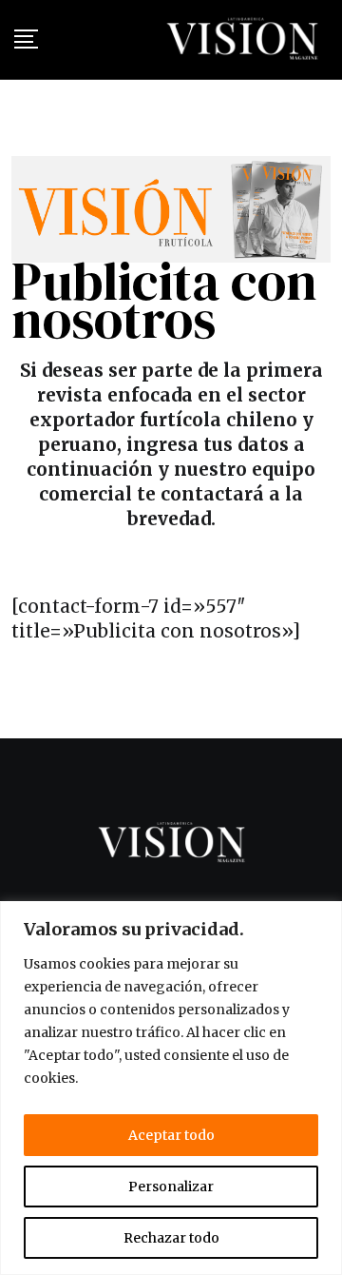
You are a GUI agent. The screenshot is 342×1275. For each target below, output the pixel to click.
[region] (171, 1088)
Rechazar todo (171, 1237)
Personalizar (171, 1186)
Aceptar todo (171, 1135)
